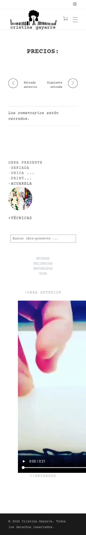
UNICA (17, 173)
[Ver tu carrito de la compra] (65, 19)
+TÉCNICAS (20, 218)
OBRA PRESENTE (25, 163)
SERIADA (20, 168)
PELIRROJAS (43, 264)
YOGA (43, 274)
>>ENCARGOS (43, 476)
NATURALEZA (43, 269)
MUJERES (43, 259)
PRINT (17, 178)
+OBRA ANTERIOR (43, 293)
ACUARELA (21, 184)
